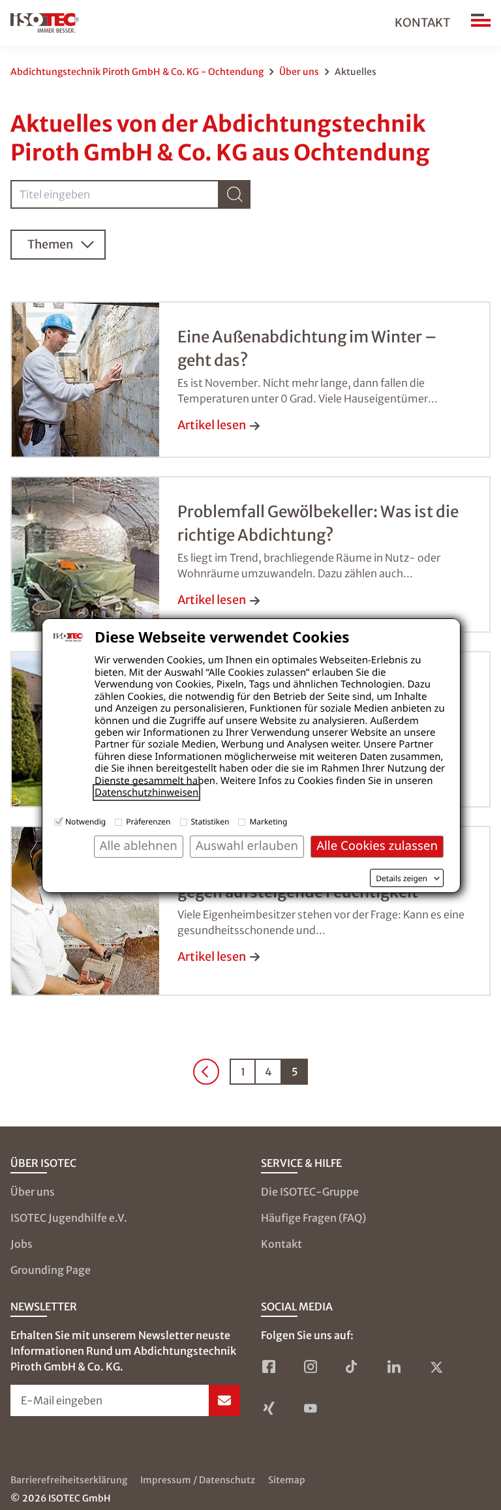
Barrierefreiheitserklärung (68, 1480)
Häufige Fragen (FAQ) (313, 1217)
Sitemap (286, 1480)
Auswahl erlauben (247, 846)
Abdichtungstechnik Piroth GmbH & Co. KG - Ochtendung (137, 72)
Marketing (268, 821)
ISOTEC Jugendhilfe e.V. (68, 1217)
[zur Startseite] (44, 23)
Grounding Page (50, 1269)
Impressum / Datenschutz (197, 1480)
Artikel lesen (211, 424)
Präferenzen (148, 821)
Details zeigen (401, 878)
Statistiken (210, 821)
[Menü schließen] (481, 23)
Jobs (21, 1243)
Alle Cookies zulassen (377, 846)
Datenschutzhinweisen (146, 792)
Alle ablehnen (138, 846)
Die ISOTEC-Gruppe (310, 1191)
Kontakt (422, 22)
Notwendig (85, 821)
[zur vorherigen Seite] (206, 1072)
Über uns (299, 72)
